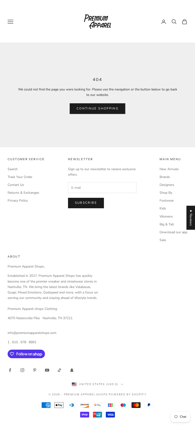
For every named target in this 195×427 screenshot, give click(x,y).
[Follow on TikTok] (59, 370)
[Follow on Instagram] (22, 370)
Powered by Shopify (127, 394)
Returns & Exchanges (23, 192)
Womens (166, 216)
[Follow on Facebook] (10, 370)
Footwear (167, 200)
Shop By (166, 192)
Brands (165, 177)
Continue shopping (97, 108)
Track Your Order (20, 177)
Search (13, 169)
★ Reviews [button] (191, 217)
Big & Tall (167, 224)
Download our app (173, 232)
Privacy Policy (18, 200)
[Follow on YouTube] (47, 370)
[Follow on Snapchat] (71, 370)
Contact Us (16, 185)
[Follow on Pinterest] (34, 370)
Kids (163, 208)
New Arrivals (169, 169)
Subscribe (86, 203)
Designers (167, 185)
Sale (163, 240)
